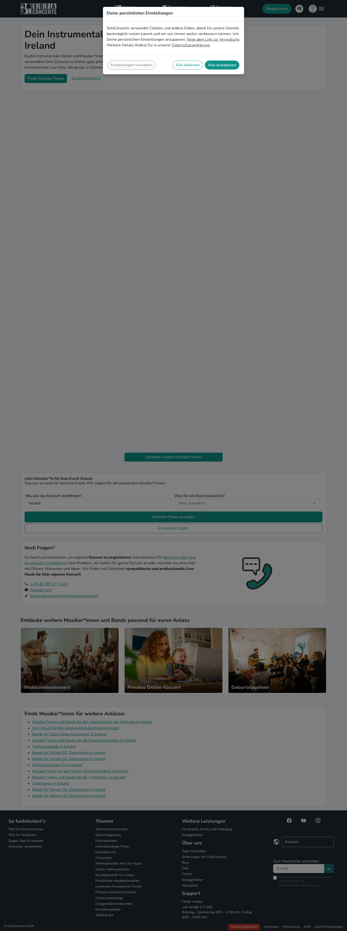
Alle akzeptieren (222, 65)
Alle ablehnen (188, 65)
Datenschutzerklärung (190, 45)
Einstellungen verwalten (131, 65)
